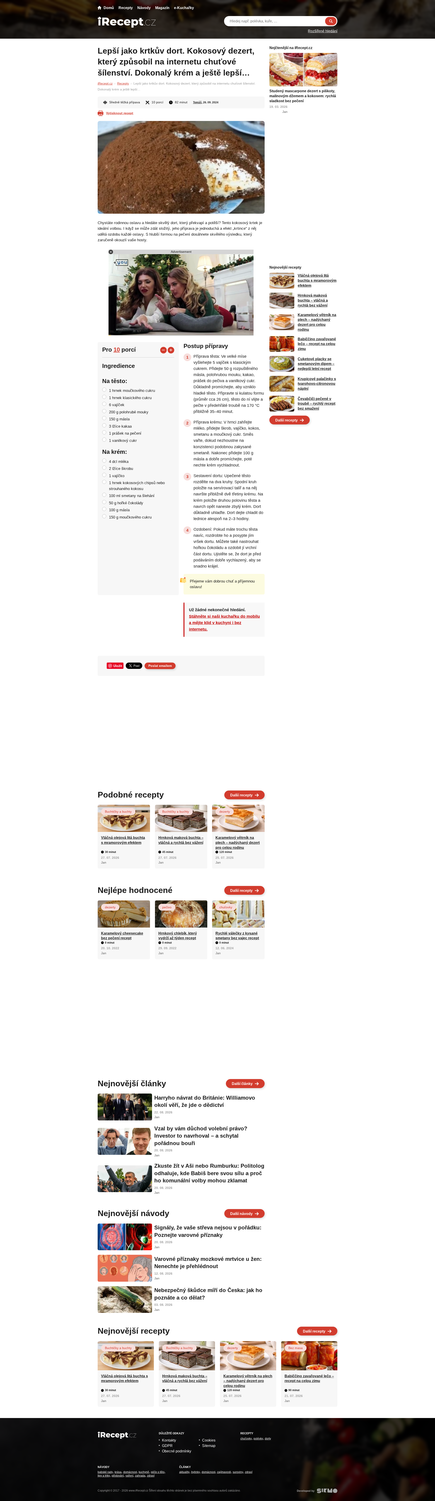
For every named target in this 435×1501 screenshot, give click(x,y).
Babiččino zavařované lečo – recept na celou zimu (317, 344)
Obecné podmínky (176, 1451)
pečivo (167, 907)
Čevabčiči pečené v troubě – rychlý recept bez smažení (316, 403)
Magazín (162, 8)
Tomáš (197, 102)
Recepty (125, 8)
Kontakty (169, 1440)
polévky (258, 1438)
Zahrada (140, 1475)
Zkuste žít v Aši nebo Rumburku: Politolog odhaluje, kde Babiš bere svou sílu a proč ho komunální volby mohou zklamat (209, 1173)
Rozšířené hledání (322, 31)
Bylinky (195, 1472)
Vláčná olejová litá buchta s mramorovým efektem (317, 280)
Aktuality (184, 1472)
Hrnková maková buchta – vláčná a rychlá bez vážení (313, 300)
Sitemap (208, 1446)
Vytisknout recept (119, 113)
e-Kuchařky (184, 8)
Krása (118, 1472)
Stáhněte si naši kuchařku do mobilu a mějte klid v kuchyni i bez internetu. (224, 623)
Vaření (129, 1475)
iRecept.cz (105, 83)
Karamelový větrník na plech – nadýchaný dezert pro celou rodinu (237, 842)
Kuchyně (144, 1472)
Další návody (241, 1214)
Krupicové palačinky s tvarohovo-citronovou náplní (317, 384)
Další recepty (241, 795)
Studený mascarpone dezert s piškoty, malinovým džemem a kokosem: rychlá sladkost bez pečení (302, 96)
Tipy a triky (104, 1475)
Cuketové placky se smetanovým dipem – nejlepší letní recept (316, 364)
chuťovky (225, 907)
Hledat (330, 21)
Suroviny (238, 1472)
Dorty (268, 1438)
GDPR (167, 1446)
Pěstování (118, 1475)
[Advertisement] (181, 731)
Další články (242, 1084)
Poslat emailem (160, 666)
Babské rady (105, 1472)
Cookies (208, 1440)
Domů (109, 8)
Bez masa (295, 1348)
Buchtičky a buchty (118, 811)
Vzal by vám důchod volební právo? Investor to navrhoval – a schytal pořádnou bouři (200, 1135)
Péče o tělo (157, 1472)
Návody (144, 8)
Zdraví (151, 1475)
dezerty (224, 811)
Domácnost (130, 1472)
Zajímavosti (224, 1472)
